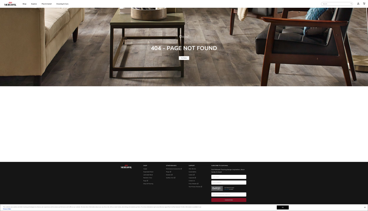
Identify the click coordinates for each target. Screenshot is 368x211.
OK (283, 207)
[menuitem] (337, 4)
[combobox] (337, 4)
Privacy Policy (7, 209)
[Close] (365, 207)
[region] (184, 207)
